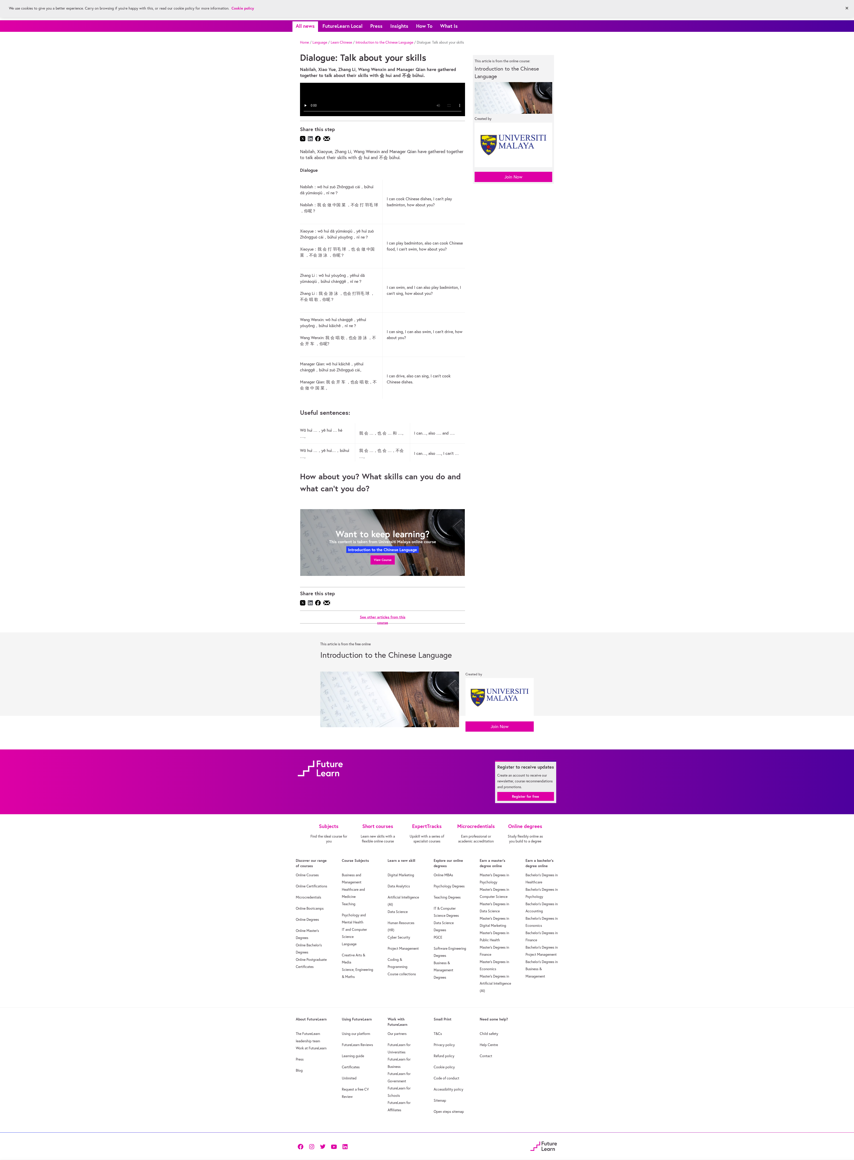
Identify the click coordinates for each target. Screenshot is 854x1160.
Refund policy (444, 1056)
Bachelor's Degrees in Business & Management (542, 969)
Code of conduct (446, 1078)
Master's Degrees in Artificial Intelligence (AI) (495, 983)
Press (376, 26)
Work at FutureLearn (311, 1048)
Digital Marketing (401, 875)
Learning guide (353, 1056)
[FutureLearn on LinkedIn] (344, 1146)
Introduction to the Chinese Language (384, 42)
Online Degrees (307, 919)
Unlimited (349, 1078)
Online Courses (307, 875)
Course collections (402, 974)
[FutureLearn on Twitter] (322, 1146)
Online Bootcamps (310, 908)
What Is (449, 26)
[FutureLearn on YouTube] (333, 1146)
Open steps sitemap (449, 1111)
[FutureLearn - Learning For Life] (543, 1145)
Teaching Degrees (447, 897)
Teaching (348, 904)
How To (424, 26)
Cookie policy (444, 1067)
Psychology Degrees (449, 886)
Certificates (351, 1067)
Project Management (403, 948)
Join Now (513, 177)
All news (305, 26)
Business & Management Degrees (443, 970)
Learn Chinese (341, 42)
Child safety (489, 1033)
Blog (299, 1070)
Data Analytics (399, 886)
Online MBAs (443, 875)
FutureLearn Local (342, 26)
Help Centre (489, 1045)
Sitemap (440, 1100)
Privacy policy (444, 1045)
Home (304, 42)
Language (319, 42)
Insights (399, 26)
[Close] (847, 8)
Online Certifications (311, 886)
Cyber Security (399, 937)
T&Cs (438, 1033)
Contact (486, 1056)
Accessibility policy (448, 1089)
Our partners (397, 1033)
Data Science (398, 911)
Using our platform (356, 1033)
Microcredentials (308, 897)
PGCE (438, 937)
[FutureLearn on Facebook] (301, 1146)
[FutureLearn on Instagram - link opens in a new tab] (311, 1146)
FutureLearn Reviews (357, 1045)
